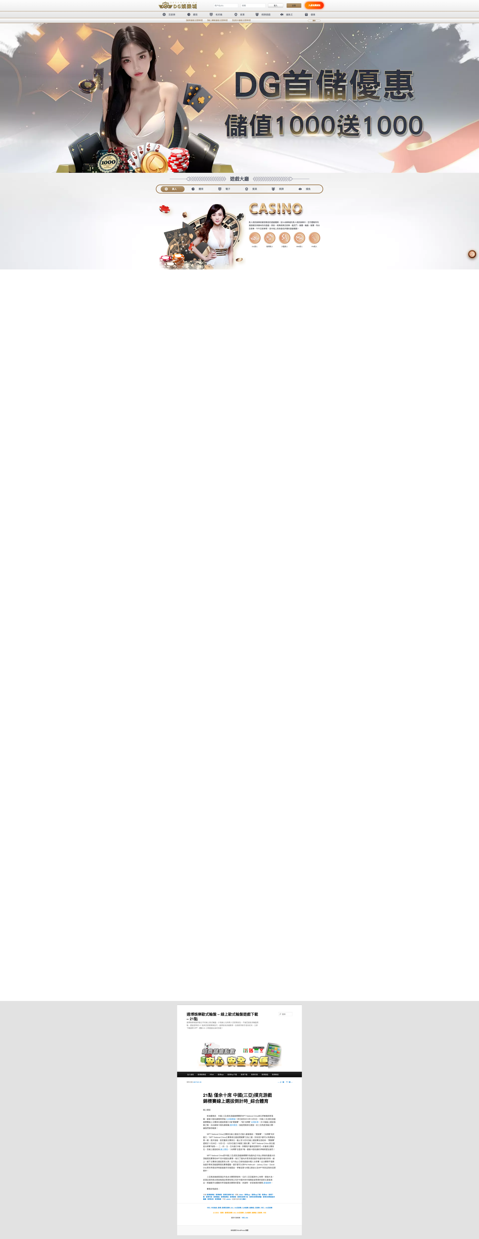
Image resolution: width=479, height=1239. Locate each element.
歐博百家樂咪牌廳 (255, 1197)
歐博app (221, 1074)
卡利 (208, 1208)
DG (232, 1208)
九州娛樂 (245, 1208)
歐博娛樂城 (202, 1074)
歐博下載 (244, 1074)
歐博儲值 (265, 1074)
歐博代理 (254, 1074)
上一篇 (281, 1082)
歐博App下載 (232, 1074)
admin (228, 1199)
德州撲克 (233, 1125)
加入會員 (190, 1074)
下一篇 (289, 1082)
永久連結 (243, 1199)
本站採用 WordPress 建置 (239, 1230)
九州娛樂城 (231, 1119)
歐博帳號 (275, 1074)
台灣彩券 (255, 1122)
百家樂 (257, 1208)
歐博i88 (264, 1194)
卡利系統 (214, 1208)
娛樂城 (251, 1208)
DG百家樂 (238, 1208)
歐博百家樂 (226, 1208)
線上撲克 (224, 1149)
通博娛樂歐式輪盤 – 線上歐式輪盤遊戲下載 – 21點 (222, 1016)
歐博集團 (218, 1199)
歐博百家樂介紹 (228, 1194)
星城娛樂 (267, 1182)
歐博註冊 (211, 1199)
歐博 (219, 1208)
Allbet (212, 1074)
